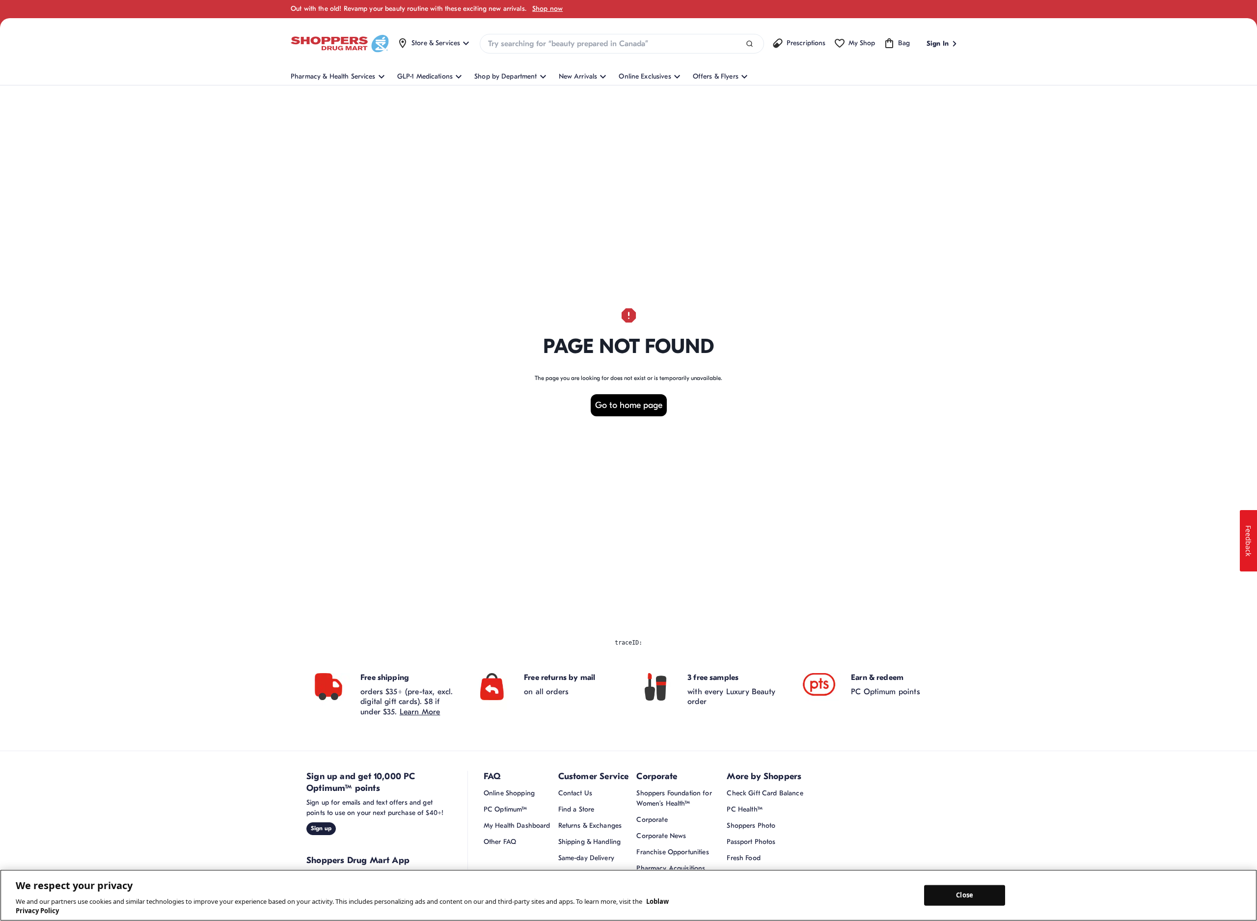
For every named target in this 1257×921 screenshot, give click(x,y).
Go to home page (628, 405)
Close (964, 895)
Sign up (321, 828)
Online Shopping (509, 793)
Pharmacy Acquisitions (670, 868)
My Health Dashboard (517, 825)
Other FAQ (500, 842)
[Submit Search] (749, 44)
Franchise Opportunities (672, 852)
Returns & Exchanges (590, 825)
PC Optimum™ (505, 809)
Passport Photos (751, 842)
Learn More (420, 711)
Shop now (547, 8)
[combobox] (622, 44)
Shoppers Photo (751, 825)
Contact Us (575, 793)
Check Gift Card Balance (765, 793)
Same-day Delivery (586, 858)
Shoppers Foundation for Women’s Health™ (673, 798)
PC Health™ (744, 809)
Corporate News (661, 836)
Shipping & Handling (589, 842)
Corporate (651, 819)
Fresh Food (743, 858)
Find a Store (576, 809)
